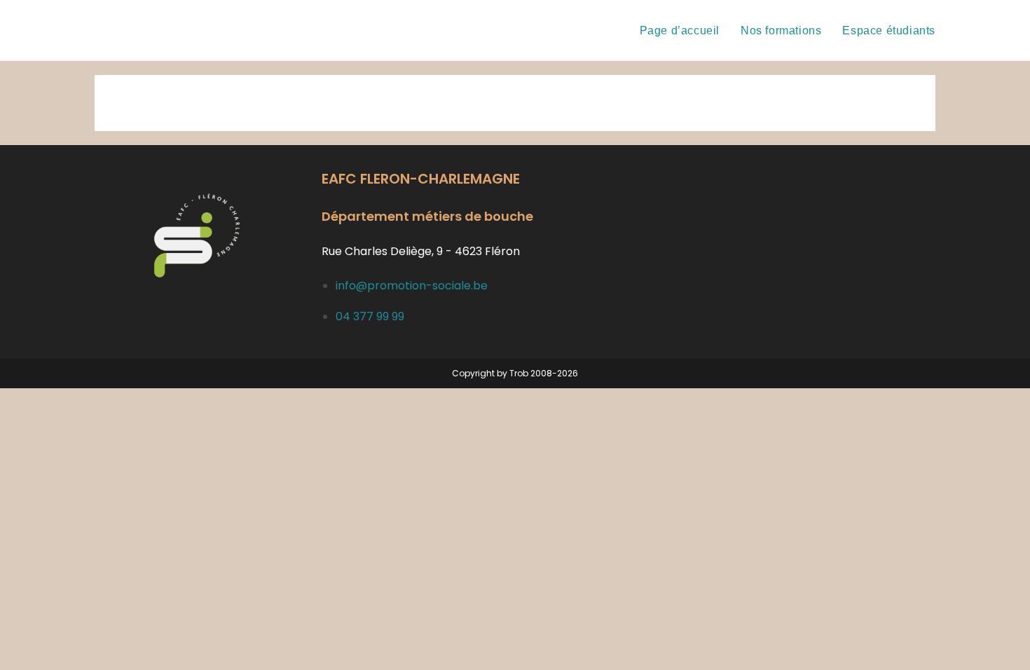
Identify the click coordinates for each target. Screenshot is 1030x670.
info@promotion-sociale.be (412, 286)
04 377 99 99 (370, 316)
